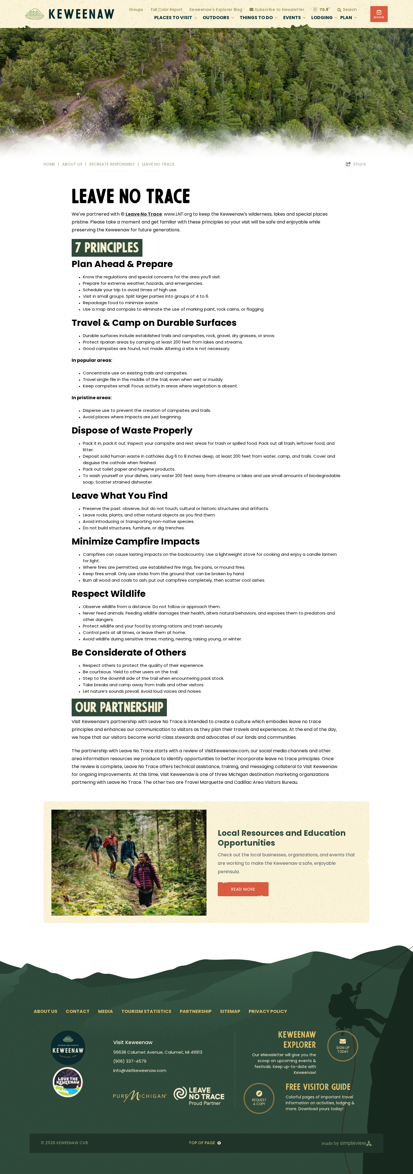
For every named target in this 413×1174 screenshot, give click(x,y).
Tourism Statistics (146, 1012)
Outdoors (216, 18)
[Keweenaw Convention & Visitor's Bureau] (69, 14)
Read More (243, 890)
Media (105, 1012)
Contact (78, 1012)
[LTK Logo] (68, 1082)
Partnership (196, 1012)
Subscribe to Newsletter (278, 10)
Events (292, 18)
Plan (346, 18)
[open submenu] (195, 18)
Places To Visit (173, 18)
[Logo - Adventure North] (68, 1048)
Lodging (322, 18)
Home (51, 164)
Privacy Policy (268, 1012)
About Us (74, 164)
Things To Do (256, 18)
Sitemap (230, 1012)
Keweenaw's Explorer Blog (216, 10)
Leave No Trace (159, 164)
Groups (136, 10)
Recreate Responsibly (114, 164)
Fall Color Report (167, 10)
